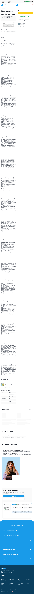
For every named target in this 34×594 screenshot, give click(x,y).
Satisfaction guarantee (12, 580)
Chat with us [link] (11, 583)
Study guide (10, 584)
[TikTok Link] (4, 575)
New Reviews (27, 583)
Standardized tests (28, 584)
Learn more (14, 498)
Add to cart (24, 13)
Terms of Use (3, 591)
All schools (27, 580)
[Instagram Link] (2, 575)
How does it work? (3, 580)
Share (30, 7)
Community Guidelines (20, 583)
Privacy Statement (8, 591)
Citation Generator (3, 584)
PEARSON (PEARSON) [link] (8, 18)
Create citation (13, 496)
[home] (17, 5)
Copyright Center (20, 580)
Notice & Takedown (20, 584)
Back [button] (4, 7)
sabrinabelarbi (22, 23)
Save (26, 7)
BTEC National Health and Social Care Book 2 (10, 383)
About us (2, 583)
